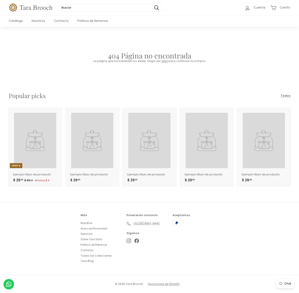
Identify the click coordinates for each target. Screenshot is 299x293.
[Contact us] (9, 284)
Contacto (61, 21)
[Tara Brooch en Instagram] (129, 240)
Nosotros (38, 21)
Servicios (87, 234)
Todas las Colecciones (96, 256)
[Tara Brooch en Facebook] (136, 240)
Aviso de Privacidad (94, 228)
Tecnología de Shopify (164, 284)
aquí (164, 61)
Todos (285, 96)
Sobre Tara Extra (91, 239)
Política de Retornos (92, 21)
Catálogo (16, 21)
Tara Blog (87, 261)
